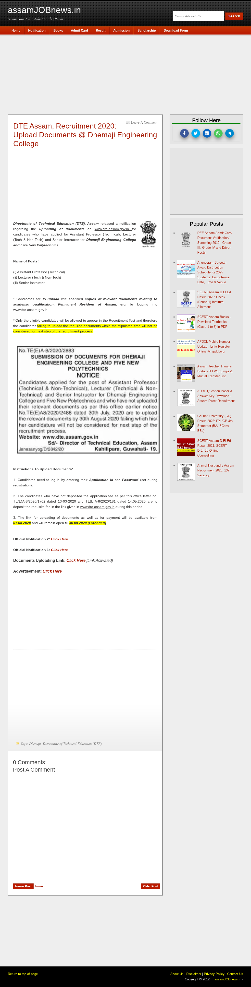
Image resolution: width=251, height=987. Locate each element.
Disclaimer (193, 974)
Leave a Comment (144, 122)
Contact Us (235, 974)
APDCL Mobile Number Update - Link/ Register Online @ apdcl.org (213, 346)
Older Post (150, 886)
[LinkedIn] (207, 133)
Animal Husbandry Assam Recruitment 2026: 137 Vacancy (215, 470)
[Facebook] (184, 133)
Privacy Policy (214, 974)
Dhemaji (35, 743)
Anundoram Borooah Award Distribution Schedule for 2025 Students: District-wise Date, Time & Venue (213, 272)
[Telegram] (229, 133)
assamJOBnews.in (44, 10)
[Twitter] (195, 133)
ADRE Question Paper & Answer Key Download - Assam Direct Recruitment (216, 396)
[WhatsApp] (218, 133)
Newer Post (23, 886)
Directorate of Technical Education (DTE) (72, 743)
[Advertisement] (128, 74)
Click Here (59, 539)
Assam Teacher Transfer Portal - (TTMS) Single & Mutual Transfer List (214, 371)
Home (38, 886)
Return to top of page (23, 974)
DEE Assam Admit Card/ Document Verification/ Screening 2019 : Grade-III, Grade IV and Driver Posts (214, 242)
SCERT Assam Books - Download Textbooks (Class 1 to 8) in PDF (214, 322)
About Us (177, 974)
